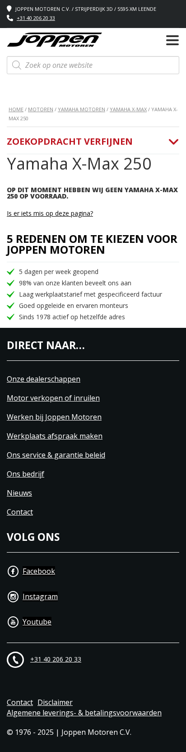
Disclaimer (55, 702)
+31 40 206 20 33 (36, 17)
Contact (20, 512)
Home (16, 109)
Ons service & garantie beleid (56, 455)
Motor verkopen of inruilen (53, 398)
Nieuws (19, 493)
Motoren (40, 109)
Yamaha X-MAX (128, 109)
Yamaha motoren (81, 109)
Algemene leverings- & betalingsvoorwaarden (84, 713)
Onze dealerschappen (43, 379)
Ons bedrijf (25, 474)
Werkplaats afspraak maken (54, 436)
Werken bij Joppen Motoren (54, 417)
